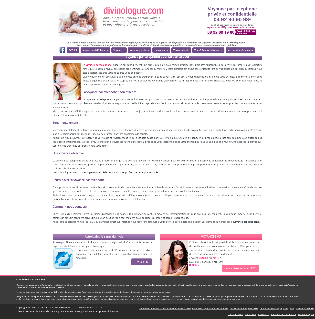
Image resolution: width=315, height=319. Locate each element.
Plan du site (263, 314)
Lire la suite (142, 262)
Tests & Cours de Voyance (206, 51)
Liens (285, 308)
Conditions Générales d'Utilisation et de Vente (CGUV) (165, 308)
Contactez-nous (235, 314)
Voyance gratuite (137, 51)
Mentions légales (306, 314)
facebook (62, 50)
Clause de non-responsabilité (244, 308)
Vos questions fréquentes (240, 50)
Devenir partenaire (305, 308)
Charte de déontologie (271, 308)
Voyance (116, 51)
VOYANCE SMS (211, 236)
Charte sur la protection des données (210, 308)
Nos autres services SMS (240, 268)
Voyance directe (181, 50)
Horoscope (158, 51)
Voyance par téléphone (93, 51)
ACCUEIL (73, 50)
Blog (292, 308)
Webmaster (250, 314)
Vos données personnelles (283, 314)
